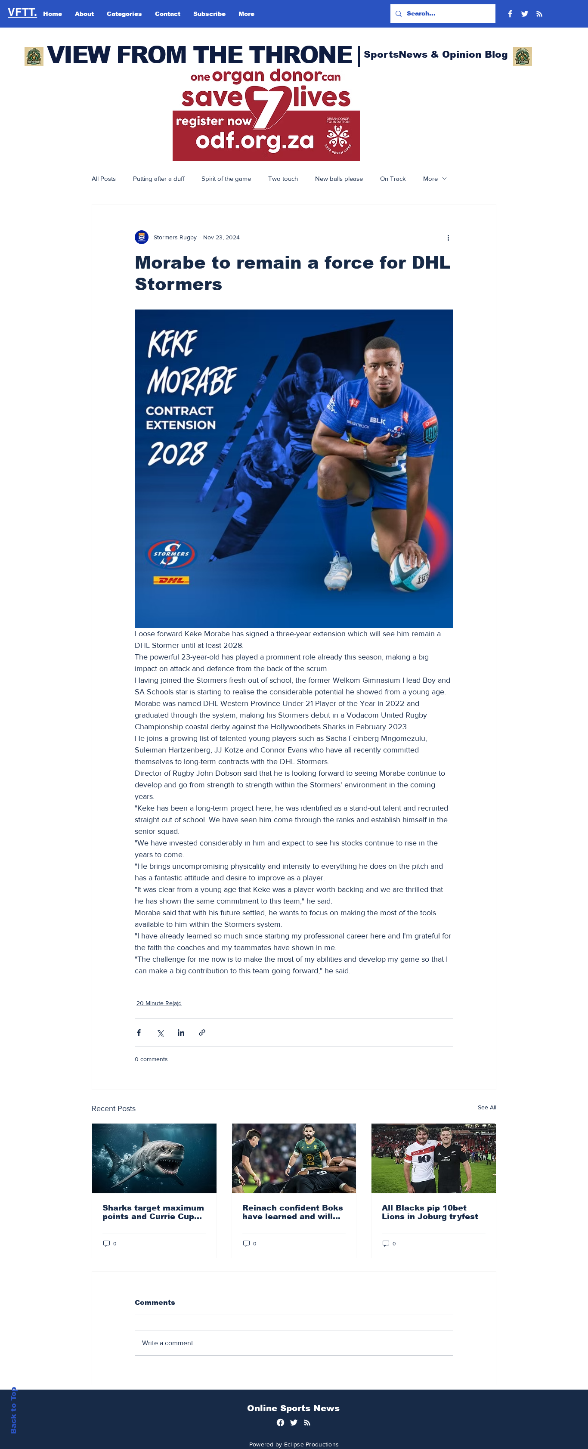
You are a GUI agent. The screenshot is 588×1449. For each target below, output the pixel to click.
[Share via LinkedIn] (181, 1032)
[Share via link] (202, 1032)
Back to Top (13, 1410)
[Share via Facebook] (139, 1032)
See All (487, 1107)
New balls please (339, 178)
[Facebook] (510, 14)
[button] (266, 114)
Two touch (283, 178)
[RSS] (539, 14)
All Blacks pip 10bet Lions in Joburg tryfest (430, 1212)
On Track (393, 178)
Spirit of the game (226, 178)
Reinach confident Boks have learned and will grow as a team (292, 1212)
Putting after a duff (158, 178)
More (430, 178)
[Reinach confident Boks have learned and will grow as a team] (294, 1158)
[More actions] (448, 237)
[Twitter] (524, 14)
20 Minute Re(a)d (159, 1003)
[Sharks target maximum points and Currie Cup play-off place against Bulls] (154, 1158)
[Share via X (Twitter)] (160, 1032)
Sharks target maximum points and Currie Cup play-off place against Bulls (153, 1212)
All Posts (104, 178)
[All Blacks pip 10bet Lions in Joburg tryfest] (433, 1158)
